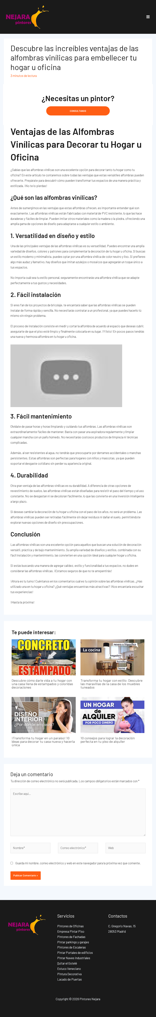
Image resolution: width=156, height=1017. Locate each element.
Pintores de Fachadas (71, 937)
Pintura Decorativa (69, 974)
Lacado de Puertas (69, 979)
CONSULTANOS (78, 110)
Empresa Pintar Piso (70, 931)
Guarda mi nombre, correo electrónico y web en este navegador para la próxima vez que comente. (78, 863)
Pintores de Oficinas (70, 926)
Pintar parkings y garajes (73, 942)
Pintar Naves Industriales (73, 958)
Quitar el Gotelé (67, 963)
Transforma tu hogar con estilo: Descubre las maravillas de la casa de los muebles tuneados (111, 683)
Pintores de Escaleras (71, 947)
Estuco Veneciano (69, 968)
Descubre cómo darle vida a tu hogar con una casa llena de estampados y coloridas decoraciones (42, 683)
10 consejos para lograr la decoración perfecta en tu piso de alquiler (107, 740)
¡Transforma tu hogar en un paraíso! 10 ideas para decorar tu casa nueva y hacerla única (43, 741)
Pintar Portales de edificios (75, 952)
